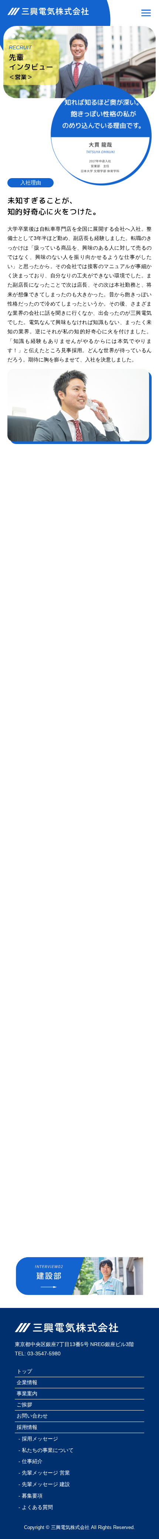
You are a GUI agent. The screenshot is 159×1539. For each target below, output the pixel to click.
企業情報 (27, 1382)
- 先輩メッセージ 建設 (44, 1484)
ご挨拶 (24, 1405)
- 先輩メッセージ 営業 (44, 1473)
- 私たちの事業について (46, 1450)
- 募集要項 (30, 1496)
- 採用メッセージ (38, 1439)
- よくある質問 (35, 1507)
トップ (24, 1371)
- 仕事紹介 (30, 1461)
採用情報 (27, 1427)
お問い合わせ (32, 1416)
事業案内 (27, 1393)
